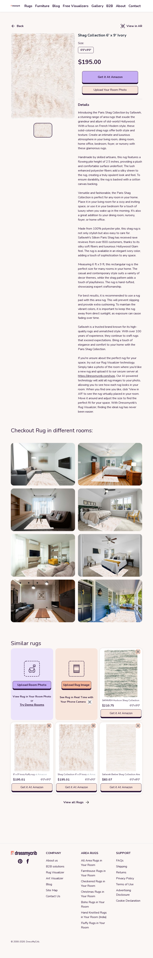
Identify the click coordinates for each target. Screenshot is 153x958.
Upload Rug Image (76, 685)
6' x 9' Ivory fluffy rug (30, 774)
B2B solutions (55, 866)
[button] (43, 76)
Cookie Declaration (128, 901)
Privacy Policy (125, 878)
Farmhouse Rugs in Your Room (93, 873)
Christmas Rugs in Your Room (92, 894)
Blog (49, 884)
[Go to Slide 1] (43, 130)
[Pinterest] (20, 861)
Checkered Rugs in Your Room (93, 883)
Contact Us (53, 896)
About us (52, 860)
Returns (121, 872)
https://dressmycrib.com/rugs (96, 376)
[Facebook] (27, 861)
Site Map (52, 890)
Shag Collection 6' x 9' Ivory (78, 774)
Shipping (121, 866)
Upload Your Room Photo (110, 90)
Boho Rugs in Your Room (92, 904)
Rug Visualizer (55, 872)
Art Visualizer (54, 878)
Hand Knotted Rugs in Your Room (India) (94, 915)
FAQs (120, 860)
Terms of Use (125, 884)
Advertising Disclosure (123, 892)
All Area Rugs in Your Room (91, 862)
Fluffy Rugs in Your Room (93, 925)
